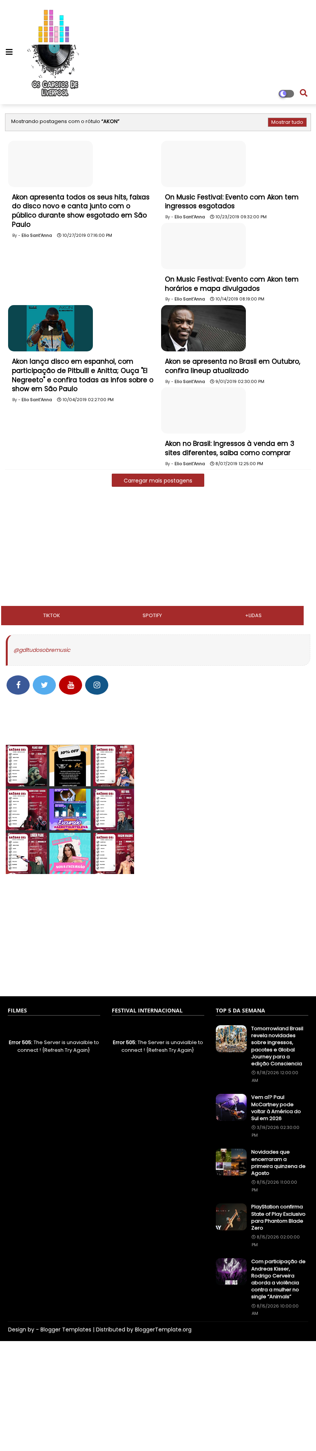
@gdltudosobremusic (41, 650)
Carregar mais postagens (158, 480)
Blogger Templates (65, 1329)
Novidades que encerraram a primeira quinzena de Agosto (278, 1163)
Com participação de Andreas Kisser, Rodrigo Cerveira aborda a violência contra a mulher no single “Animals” (278, 1279)
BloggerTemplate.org (163, 1329)
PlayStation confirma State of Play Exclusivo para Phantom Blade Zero (278, 1217)
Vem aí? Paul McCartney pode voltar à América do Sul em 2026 (276, 1108)
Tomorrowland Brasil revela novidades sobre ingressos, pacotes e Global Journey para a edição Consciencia (277, 1046)
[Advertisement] (158, 549)
